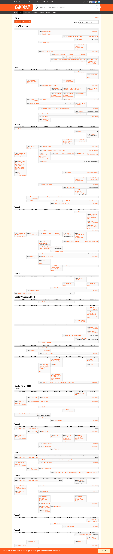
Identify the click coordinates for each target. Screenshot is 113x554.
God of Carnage (46, 468)
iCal (97, 17)
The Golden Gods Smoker (19, 486)
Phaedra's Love (70, 187)
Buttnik (32, 256)
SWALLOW (45, 431)
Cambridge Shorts (43, 506)
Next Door (44, 117)
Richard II (44, 254)
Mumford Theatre (35, 148)
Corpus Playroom (95, 31)
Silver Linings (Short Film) (92, 215)
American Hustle (31, 542)
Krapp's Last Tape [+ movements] (63, 54)
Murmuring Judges (47, 184)
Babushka (68, 201)
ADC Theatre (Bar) (34, 100)
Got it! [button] (104, 551)
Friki (31, 468)
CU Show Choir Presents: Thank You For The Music (56, 268)
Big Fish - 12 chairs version (73, 335)
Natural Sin (45, 348)
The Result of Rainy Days (85, 535)
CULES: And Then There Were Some (92, 226)
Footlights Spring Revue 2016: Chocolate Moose (55, 108)
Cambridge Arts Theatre (21, 156)
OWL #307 (45, 510)
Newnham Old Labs (82, 141)
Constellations (58, 420)
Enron (43, 486)
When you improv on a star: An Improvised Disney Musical (58, 382)
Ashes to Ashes (46, 503)
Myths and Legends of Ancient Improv (52, 197)
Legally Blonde (70, 526)
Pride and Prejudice (79, 279)
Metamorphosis (46, 31)
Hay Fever (69, 99)
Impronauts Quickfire (79, 45)
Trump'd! (56, 449)
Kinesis (80, 39)
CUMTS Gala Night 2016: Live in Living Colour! (92, 61)
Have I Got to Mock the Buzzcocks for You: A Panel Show (70, 59)
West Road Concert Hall (93, 36)
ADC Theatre (95, 42)
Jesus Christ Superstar (92, 88)
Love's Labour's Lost (67, 234)
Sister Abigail (57, 506)
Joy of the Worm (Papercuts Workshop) (68, 437)
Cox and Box (93, 74)
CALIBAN (56, 153)
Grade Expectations (47, 256)
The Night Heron (46, 146)
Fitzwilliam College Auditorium (42, 262)
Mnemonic (45, 491)
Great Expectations (47, 34)
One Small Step (46, 446)
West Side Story (91, 222)
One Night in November (48, 353)
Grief (43, 407)
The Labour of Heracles (48, 302)
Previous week (26, 22)
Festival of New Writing (72, 241)
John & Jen (45, 397)
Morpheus (81, 131)
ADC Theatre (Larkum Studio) (80, 114)
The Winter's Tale (47, 444)
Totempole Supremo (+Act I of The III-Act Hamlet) (56, 375)
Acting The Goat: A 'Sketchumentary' (28, 414)
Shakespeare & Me (83, 153)
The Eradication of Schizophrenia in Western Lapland (57, 460)
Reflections (57, 288)
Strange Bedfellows (47, 418)
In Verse (32, 99)
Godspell (92, 134)
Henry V (56, 364)
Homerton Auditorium (70, 81)
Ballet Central (93, 308)
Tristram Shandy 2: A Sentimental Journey (53, 150)
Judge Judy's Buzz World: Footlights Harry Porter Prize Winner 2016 (73, 472)
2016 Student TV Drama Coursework (28, 429)
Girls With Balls (55, 436)
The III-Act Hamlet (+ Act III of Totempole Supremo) (44, 367)
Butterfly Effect (58, 524)
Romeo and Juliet (79, 394)
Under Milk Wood (34, 103)
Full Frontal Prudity (35, 201)
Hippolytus (69, 266)
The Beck (44, 231)
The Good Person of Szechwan (50, 233)
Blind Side (80, 480)
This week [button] (18, 22)
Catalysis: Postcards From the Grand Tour (91, 313)
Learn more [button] (56, 551)
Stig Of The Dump (91, 331)
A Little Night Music (47, 463)
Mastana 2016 (82, 93)
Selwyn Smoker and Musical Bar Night (80, 191)
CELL (91, 364)
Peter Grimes (45, 42)
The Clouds (81, 140)
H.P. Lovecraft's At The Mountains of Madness (44, 155)
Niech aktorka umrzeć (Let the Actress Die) (68, 141)
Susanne (32, 80)
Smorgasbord (33, 197)
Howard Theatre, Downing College (91, 99)
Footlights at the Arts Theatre (20, 154)
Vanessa (68, 172)
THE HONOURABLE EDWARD (79, 234)
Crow (43, 260)
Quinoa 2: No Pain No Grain (73, 57)
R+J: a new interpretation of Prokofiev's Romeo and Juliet (72, 88)
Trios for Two (33, 397)
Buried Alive (69, 410)
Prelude (80, 212)
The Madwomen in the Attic (61, 203)
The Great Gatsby (91, 520)
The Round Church (82, 54)
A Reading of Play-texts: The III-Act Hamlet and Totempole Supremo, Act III (20, 164)
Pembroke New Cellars (93, 34)
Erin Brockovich (90, 359)
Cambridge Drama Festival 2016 (39, 401)
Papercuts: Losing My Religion (80, 436)
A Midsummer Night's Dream (74, 37)
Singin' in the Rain (92, 328)
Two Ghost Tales (82, 338)
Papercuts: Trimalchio (79, 497)
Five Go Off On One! (47, 51)
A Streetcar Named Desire (49, 85)
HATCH (32, 233)
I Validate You (45, 119)
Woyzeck (44, 99)
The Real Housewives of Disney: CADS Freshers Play (49, 247)
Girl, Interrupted (18, 173)
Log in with (85, 2)
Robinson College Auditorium (92, 91)
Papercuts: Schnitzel (43, 497)
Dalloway (32, 350)
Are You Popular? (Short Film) (26, 293)
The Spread (81, 72)
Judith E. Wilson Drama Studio (68, 153)
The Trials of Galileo (32, 147)
